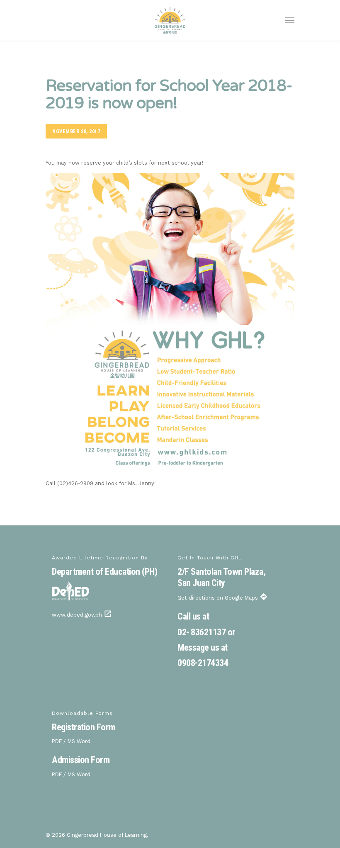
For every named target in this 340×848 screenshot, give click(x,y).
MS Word (79, 741)
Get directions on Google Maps (222, 598)
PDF (57, 741)
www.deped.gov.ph (82, 615)
